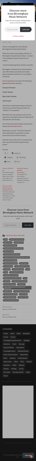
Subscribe (25, 29)
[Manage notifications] (31, 456)
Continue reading (18, 36)
